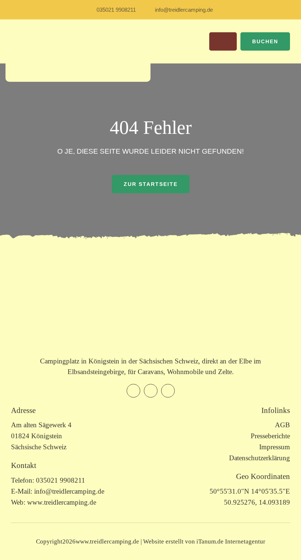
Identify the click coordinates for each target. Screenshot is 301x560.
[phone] (168, 391)
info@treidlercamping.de (69, 491)
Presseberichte (270, 436)
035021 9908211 (60, 480)
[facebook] (133, 391)
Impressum (274, 447)
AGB (282, 425)
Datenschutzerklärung (259, 458)
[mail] (150, 391)
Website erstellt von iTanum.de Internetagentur (204, 541)
